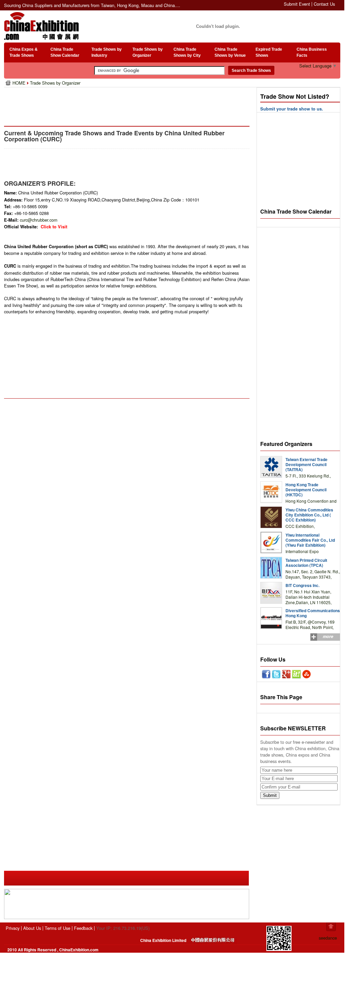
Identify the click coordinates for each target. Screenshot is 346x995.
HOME (19, 83)
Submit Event (297, 4)
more (328, 636)
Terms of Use (57, 928)
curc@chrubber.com (38, 220)
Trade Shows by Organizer (55, 83)
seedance (328, 938)
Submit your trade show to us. (291, 109)
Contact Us (324, 4)
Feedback (83, 928)
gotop (331, 926)
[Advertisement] (128, 104)
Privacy (13, 928)
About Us (32, 928)
